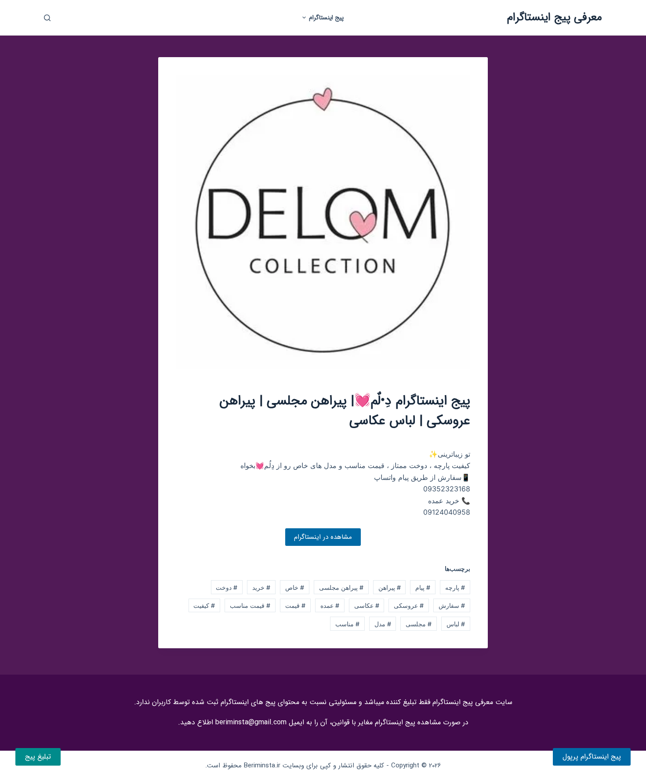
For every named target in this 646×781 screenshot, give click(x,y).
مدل (382, 624)
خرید (261, 587)
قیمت (295, 605)
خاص (294, 587)
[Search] (47, 18)
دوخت (226, 587)
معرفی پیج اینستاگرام (554, 17)
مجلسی (419, 624)
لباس (455, 624)
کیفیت (204, 605)
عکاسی (366, 605)
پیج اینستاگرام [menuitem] (326, 17)
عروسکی (409, 605)
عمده (329, 605)
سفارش (452, 605)
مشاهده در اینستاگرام (323, 537)
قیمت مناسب (250, 605)
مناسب (347, 624)
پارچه (455, 587)
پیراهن (389, 587)
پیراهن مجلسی (341, 587)
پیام (422, 587)
